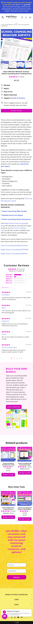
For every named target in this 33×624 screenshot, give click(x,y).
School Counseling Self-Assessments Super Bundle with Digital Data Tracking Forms (25, 464)
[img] (6, 292)
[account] (26, 17)
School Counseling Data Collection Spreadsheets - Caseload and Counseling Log (24, 508)
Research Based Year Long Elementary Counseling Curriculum (8, 508)
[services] (22, 17)
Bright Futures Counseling (11, 17)
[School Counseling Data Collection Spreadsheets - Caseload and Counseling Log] (24, 498)
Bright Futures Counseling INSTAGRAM (14, 250)
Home (16, 23)
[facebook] (12, 617)
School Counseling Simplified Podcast (14, 245)
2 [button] (14, 358)
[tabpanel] (8, 463)
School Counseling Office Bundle (14, 211)
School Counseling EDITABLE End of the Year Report (8, 464)
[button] (13, 77)
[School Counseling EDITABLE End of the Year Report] (8, 454)
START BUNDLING (13, 407)
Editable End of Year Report (12, 215)
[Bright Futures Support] (4, 616)
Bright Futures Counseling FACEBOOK (14, 254)
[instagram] (15, 617)
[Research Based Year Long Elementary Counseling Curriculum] (8, 498)
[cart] (30, 17)
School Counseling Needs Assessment (16, 219)
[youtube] (18, 617)
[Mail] (21, 617)
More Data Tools (16, 487)
